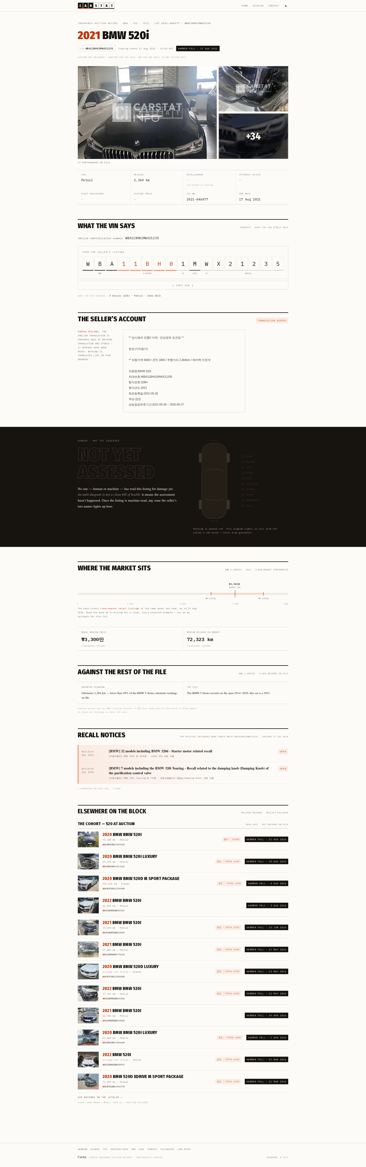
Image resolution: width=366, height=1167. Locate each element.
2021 (146, 23)
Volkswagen (167, 1149)
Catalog (258, 5)
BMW (125, 23)
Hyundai (95, 1149)
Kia (105, 1149)
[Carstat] (96, 5)
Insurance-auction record (98, 23)
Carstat (82, 1157)
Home (245, 5)
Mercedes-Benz (119, 1149)
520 (135, 23)
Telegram (271, 1157)
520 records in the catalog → (100, 1097)
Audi (141, 1149)
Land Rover (184, 1149)
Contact (273, 5)
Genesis (152, 1149)
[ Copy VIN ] (183, 285)
